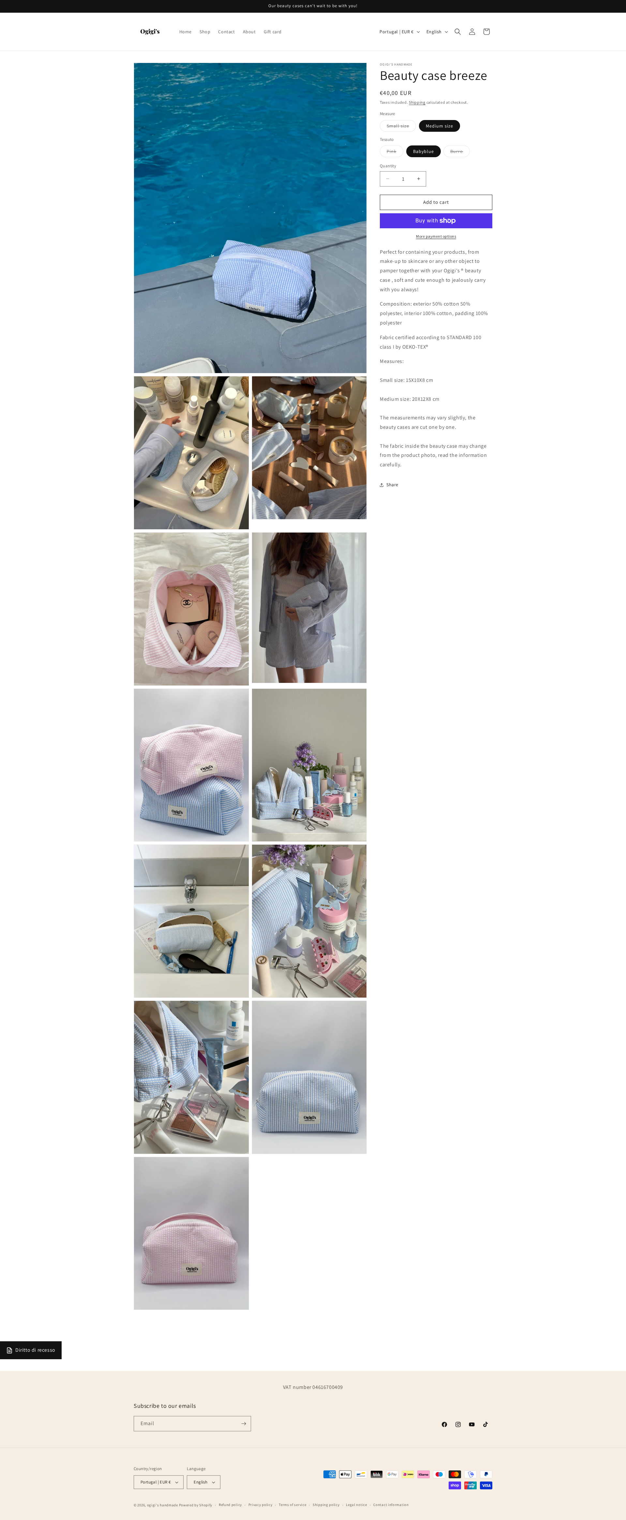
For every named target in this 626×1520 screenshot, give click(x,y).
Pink (395, 152)
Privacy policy (260, 1505)
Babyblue (423, 151)
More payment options (436, 236)
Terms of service (292, 1505)
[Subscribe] (243, 1423)
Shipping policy (326, 1505)
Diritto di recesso (35, 1350)
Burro (460, 152)
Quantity (388, 166)
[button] (458, 31)
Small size (401, 127)
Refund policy (230, 1505)
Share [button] (392, 485)
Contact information (391, 1505)
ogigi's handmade (162, 1505)
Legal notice (356, 1505)
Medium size (439, 126)
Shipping (417, 102)
